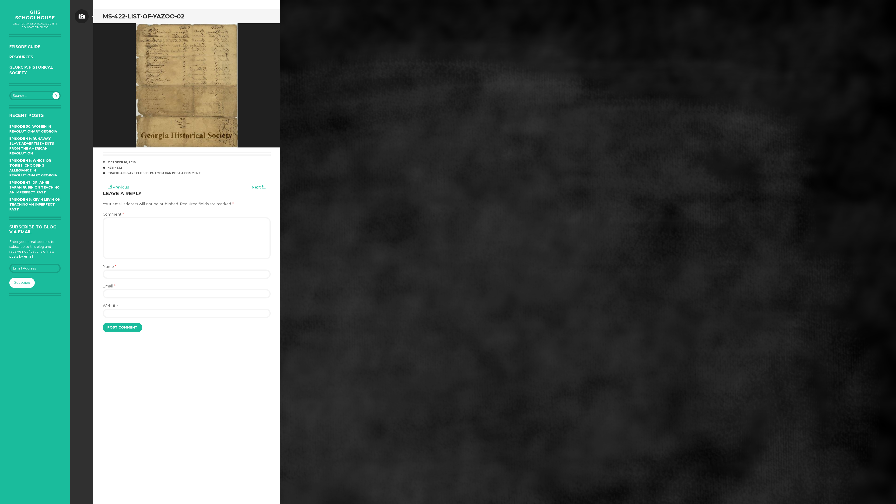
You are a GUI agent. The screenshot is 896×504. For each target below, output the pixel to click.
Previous (120, 187)
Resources (21, 57)
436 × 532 (115, 167)
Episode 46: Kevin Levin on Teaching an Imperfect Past (34, 204)
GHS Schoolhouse (35, 15)
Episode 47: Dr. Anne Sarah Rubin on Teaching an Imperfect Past (34, 187)
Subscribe (22, 282)
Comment (113, 214)
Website (110, 306)
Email (109, 286)
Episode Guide (24, 47)
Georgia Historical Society (31, 70)
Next (257, 187)
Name (109, 266)
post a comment (186, 173)
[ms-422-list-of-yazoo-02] (186, 85)
